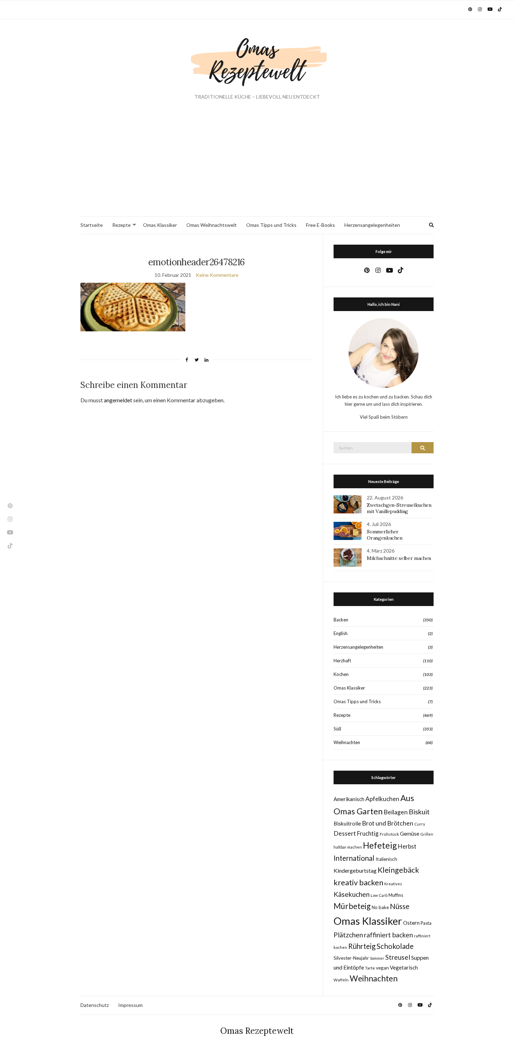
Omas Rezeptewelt (257, 1030)
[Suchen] (423, 447)
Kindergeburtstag (355, 870)
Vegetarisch (404, 967)
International (354, 858)
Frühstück (389, 834)
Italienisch (386, 859)
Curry (419, 824)
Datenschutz (94, 1005)
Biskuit (419, 812)
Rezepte (121, 225)
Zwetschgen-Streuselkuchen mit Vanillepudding (399, 508)
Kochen (341, 674)
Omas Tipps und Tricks (271, 225)
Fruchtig (368, 833)
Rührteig (362, 946)
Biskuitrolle (347, 823)
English (341, 633)
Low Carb (379, 895)
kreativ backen (358, 882)
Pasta (426, 923)
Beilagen (396, 812)
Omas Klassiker (160, 225)
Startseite (91, 225)
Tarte (370, 968)
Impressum (130, 1005)
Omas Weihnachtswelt (211, 225)
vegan (382, 968)
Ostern (411, 923)
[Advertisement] (257, 164)
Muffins (395, 895)
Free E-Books (320, 225)
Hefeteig (380, 845)
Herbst (407, 846)
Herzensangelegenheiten (372, 225)
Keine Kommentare (217, 275)
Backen (341, 619)
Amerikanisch (349, 799)
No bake (380, 907)
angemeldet (118, 400)
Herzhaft (342, 660)
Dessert (345, 833)
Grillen (426, 834)
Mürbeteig (352, 906)
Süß (337, 729)
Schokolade (395, 946)
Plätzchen (348, 935)
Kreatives (393, 883)
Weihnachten (347, 742)
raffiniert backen (388, 935)
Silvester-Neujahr (351, 958)
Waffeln (341, 980)
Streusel (397, 957)
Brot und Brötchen (387, 823)
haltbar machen (348, 847)
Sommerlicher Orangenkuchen (384, 534)
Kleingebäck (398, 869)
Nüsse (399, 906)
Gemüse (409, 833)
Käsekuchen (352, 894)
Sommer (377, 958)
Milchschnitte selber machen (399, 558)
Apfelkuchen (382, 798)
